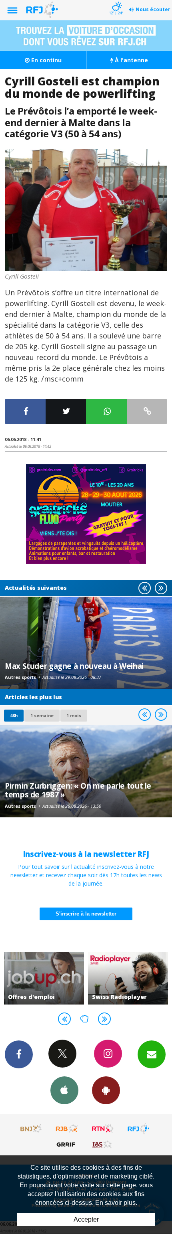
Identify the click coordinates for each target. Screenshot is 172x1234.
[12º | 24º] (116, 1)
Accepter (86, 1219)
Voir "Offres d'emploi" (44, 978)
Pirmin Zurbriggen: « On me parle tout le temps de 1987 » (78, 790)
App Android (106, 1090)
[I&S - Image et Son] (103, 1144)
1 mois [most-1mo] (73, 715)
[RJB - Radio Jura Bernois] (67, 1128)
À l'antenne (130, 60)
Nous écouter (153, 9)
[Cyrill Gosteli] (86, 210)
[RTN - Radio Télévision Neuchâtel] (103, 1128)
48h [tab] (14, 715)
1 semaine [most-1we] (42, 715)
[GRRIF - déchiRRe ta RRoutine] (67, 1144)
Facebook (19, 1054)
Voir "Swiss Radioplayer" (128, 978)
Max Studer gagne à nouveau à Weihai (74, 666)
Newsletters (152, 1054)
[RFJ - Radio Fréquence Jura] (138, 1128)
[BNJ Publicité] (31, 1128)
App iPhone (64, 1090)
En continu (46, 60)
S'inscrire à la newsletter (86, 914)
